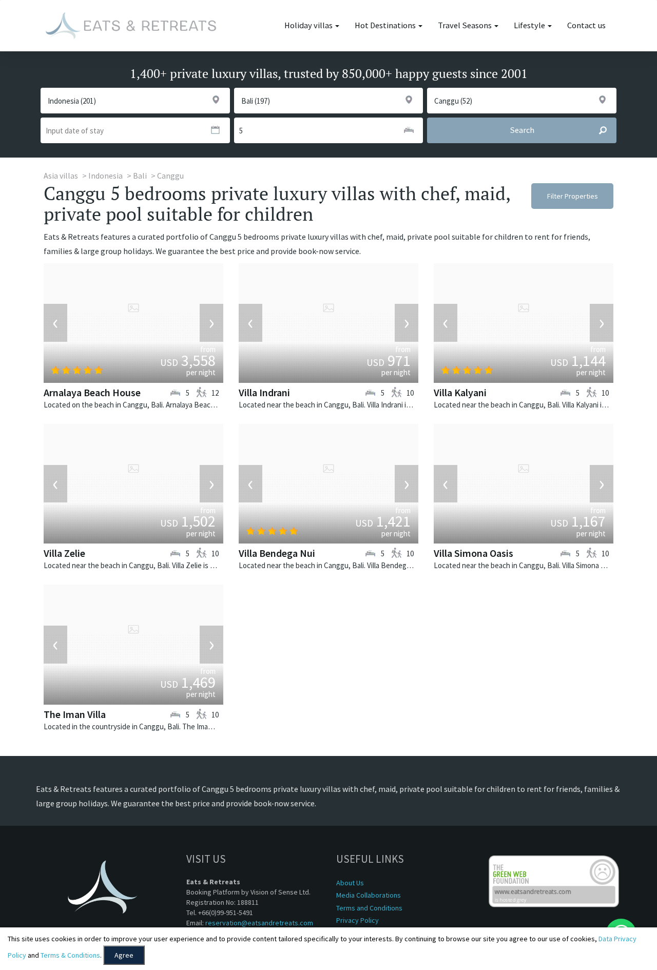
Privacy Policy (357, 920)
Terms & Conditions (70, 955)
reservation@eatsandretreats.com (259, 922)
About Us (350, 882)
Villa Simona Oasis (473, 553)
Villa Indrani (264, 392)
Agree (123, 955)
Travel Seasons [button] (465, 25)
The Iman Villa (75, 714)
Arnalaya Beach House (92, 392)
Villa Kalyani (460, 392)
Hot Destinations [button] (386, 25)
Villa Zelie (64, 553)
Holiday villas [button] (309, 25)
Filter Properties (572, 196)
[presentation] (55, 323)
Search (522, 130)
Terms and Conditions (369, 908)
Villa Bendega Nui (277, 553)
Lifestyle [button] (530, 25)
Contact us (586, 25)
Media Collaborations (368, 895)
